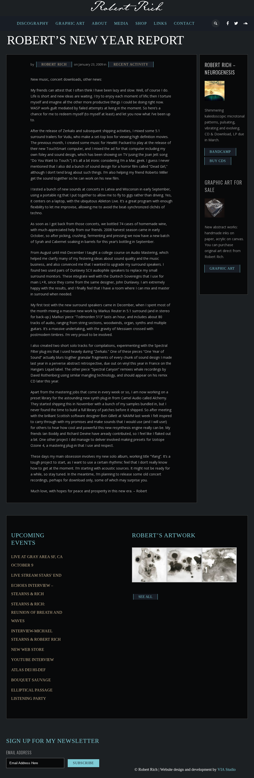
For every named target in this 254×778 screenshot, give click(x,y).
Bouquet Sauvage (31, 680)
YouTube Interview (32, 660)
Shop (141, 23)
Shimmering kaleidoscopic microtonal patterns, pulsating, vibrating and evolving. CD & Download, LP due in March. (225, 125)
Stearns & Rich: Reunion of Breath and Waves (36, 612)
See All (145, 597)
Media (121, 23)
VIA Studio (227, 769)
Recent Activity (131, 64)
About (99, 23)
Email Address (19, 752)
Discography (33, 23)
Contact (184, 23)
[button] (149, 565)
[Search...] (216, 23)
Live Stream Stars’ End (36, 575)
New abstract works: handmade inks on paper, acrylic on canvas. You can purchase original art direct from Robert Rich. (224, 242)
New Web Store (27, 649)
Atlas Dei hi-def (28, 670)
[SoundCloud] (245, 23)
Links (160, 23)
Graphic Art (70, 23)
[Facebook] (227, 23)
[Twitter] (236, 23)
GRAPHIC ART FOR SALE (223, 186)
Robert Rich (54, 64)
